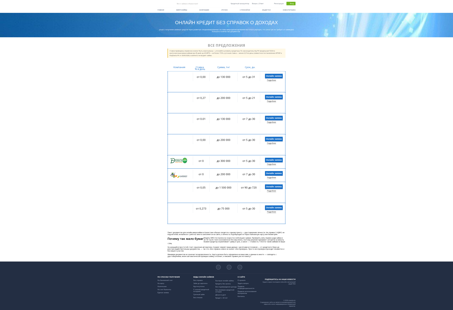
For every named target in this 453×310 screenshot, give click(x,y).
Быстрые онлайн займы (224, 281)
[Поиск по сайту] (267, 3)
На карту (160, 283)
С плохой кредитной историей (201, 290)
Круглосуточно (199, 286)
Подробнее (271, 80)
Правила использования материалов (247, 292)
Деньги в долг (220, 295)
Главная (160, 10)
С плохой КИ (245, 10)
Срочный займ (199, 294)
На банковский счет (165, 280)
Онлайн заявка (274, 76)
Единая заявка (163, 292)
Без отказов (197, 297)
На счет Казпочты (164, 289)
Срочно (224, 10)
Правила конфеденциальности (246, 287)
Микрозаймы (181, 10)
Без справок (198, 280)
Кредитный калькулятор (240, 3)
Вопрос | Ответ (258, 3)
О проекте (241, 280)
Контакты (241, 296)
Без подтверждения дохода (226, 287)
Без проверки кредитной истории (224, 291)
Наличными (204, 10)
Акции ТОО (266, 10)
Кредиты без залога (223, 284)
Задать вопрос (243, 283)
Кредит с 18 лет (221, 298)
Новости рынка (289, 10)
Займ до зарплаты (200, 283)
